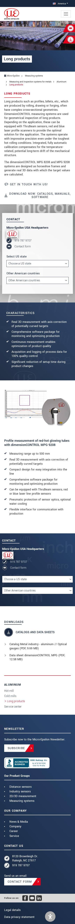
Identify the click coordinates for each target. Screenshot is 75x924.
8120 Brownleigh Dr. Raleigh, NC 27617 (25, 858)
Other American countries (23, 273)
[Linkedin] (39, 898)
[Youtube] (32, 898)
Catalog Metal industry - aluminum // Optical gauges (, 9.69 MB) (38, 646)
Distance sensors (20, 787)
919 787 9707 (23, 241)
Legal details (12, 910)
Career (13, 831)
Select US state (16, 257)
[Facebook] (25, 898)
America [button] (61, 3)
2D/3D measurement (22, 796)
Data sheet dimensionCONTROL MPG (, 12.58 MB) (37, 657)
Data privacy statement (19, 917)
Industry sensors (20, 791)
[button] (50, 916)
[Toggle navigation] (66, 13)
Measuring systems (21, 801)
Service (14, 836)
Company (15, 826)
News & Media (18, 822)
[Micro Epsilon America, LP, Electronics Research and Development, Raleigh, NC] (37, 762)
